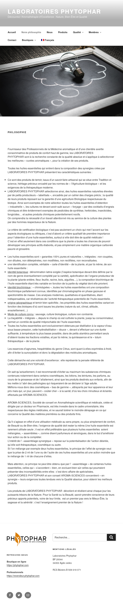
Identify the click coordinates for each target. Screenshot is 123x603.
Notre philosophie (31, 32)
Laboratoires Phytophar (54, 11)
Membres (94, 32)
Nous (50, 32)
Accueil (12, 32)
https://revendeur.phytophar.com (23, 575)
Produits (62, 32)
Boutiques (27, 40)
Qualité (77, 32)
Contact (12, 40)
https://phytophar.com (18, 565)
